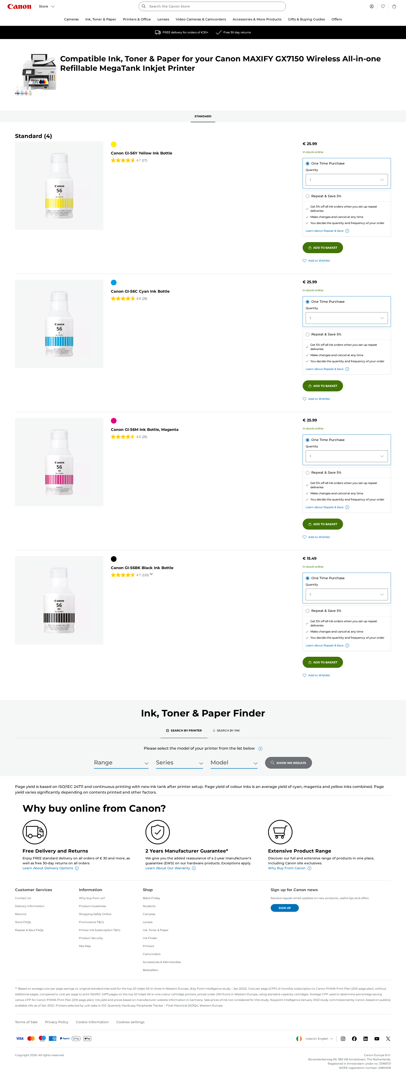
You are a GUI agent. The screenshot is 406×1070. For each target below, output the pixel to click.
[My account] (371, 6)
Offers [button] (337, 19)
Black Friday (151, 898)
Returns (20, 914)
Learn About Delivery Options (48, 868)
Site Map (85, 946)
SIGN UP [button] (285, 908)
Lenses (147, 922)
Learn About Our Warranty (167, 868)
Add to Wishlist (319, 260)
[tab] (183, 730)
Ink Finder (150, 938)
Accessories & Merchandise (162, 962)
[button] (260, 749)
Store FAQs (23, 922)
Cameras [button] (71, 19)
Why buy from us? (92, 898)
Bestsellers (150, 970)
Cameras (149, 914)
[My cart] (394, 6)
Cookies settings (130, 1022)
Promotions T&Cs (91, 922)
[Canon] (19, 6)
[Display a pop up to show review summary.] (152, 575)
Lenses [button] (163, 19)
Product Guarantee (92, 906)
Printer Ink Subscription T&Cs (99, 930)
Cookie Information (92, 1022)
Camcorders (151, 954)
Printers (148, 946)
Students (149, 906)
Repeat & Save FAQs (29, 930)
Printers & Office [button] (137, 19)
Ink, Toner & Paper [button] (100, 19)
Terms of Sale (26, 1022)
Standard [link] (203, 116)
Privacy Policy (56, 1022)
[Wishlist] (383, 6)
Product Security (91, 938)
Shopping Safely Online (95, 914)
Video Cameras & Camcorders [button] (201, 19)
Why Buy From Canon (287, 868)
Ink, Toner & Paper (155, 930)
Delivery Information (29, 906)
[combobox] (212, 6)
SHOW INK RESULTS (291, 763)
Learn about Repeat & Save (325, 230)
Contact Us (23, 898)
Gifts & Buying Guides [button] (306, 19)
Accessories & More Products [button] (257, 19)
